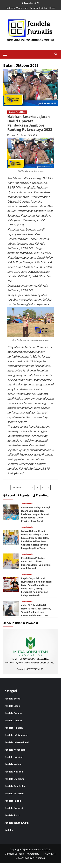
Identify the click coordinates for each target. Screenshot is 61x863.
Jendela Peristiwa (14, 793)
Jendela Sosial (12, 815)
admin (12, 135)
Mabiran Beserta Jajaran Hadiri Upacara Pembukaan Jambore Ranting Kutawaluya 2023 (29, 123)
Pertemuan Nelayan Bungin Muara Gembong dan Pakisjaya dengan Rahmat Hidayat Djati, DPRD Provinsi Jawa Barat (36, 514)
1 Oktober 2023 (25, 135)
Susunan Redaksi (38, 7)
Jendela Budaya (13, 713)
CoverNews (22, 857)
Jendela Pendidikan (17, 112)
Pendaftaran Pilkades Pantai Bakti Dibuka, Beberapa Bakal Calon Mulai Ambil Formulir (36, 563)
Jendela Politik (13, 800)
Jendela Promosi (14, 808)
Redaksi (9, 829)
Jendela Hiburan (14, 727)
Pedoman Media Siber (17, 7)
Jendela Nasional (14, 771)
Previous (17, 487)
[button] (6, 54)
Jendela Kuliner (13, 764)
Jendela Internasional (17, 742)
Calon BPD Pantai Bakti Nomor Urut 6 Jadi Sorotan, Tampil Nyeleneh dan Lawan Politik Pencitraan (36, 610)
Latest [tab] (10, 495)
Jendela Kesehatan (15, 749)
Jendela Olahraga (14, 778)
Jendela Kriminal (14, 756)
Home (52, 7)
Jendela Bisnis (12, 705)
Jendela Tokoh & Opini (17, 822)
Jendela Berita (27, 503)
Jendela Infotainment (16, 735)
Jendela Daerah (13, 720)
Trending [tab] (41, 495)
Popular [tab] (25, 495)
